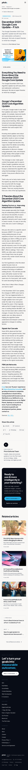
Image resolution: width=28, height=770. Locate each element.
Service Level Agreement (8, 745)
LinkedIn (7, 426)
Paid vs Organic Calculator (8, 712)
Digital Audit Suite (6, 707)
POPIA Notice (5, 742)
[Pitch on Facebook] (14, 765)
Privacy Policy (5, 740)
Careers (4, 734)
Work (3, 731)
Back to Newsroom (8, 11)
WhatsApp (13, 430)
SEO (3, 683)
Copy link (7, 434)
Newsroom (9, 6)
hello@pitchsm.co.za (6, 759)
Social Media (5, 688)
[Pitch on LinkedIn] (17, 765)
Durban (10, 765)
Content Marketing (6, 691)
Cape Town (4, 765)
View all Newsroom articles (13, 642)
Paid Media (5, 685)
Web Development (7, 694)
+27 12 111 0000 (18, 759)
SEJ (9, 415)
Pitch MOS (4, 704)
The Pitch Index (6, 721)
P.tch (3, 387)
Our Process (5, 715)
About (3, 729)
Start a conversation (12, 498)
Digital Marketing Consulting (13, 389)
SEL (12, 415)
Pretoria (11, 762)
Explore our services (12, 503)
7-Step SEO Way (6, 710)
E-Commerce (5, 696)
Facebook (17, 426)
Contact (4, 737)
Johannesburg (18, 762)
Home (3, 6)
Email (22, 430)
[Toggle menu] (25, 2)
